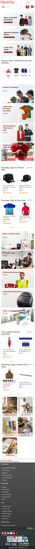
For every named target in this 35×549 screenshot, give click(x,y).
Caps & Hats (8, 76)
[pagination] (17, 197)
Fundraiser (5, 492)
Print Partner (6, 489)
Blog (4, 499)
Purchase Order (7, 506)
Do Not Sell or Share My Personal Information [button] (13, 535)
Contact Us (5, 518)
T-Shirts (16, 75)
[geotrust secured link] (23, 544)
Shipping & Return (7, 511)
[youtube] (8, 533)
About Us (5, 472)
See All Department (3, 7)
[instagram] (14, 533)
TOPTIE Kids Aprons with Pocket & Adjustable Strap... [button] (9, 351)
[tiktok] (16, 533)
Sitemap (5, 480)
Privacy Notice (6, 470)
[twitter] (5, 533)
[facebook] (2, 533)
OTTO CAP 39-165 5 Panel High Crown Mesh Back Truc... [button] (9, 187)
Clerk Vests (24, 75)
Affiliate (4, 487)
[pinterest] (11, 533)
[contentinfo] (7, 2)
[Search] (27, 7)
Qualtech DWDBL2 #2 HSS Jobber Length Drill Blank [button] (25, 384)
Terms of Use (6, 508)
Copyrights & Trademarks (9, 468)
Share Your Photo (7, 475)
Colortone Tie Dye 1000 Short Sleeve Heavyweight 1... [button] (9, 218)
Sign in (28, 2)
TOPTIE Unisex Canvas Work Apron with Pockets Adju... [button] (9, 384)
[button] (9, 178)
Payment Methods (7, 513)
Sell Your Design (7, 494)
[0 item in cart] (32, 7)
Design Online (6, 516)
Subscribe (30, 528)
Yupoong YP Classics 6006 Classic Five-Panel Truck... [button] (25, 187)
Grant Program (6, 497)
